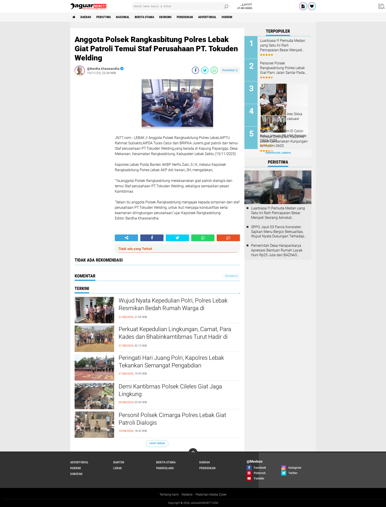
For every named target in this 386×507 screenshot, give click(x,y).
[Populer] (311, 6)
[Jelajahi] (381, 6)
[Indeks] (303, 6)
